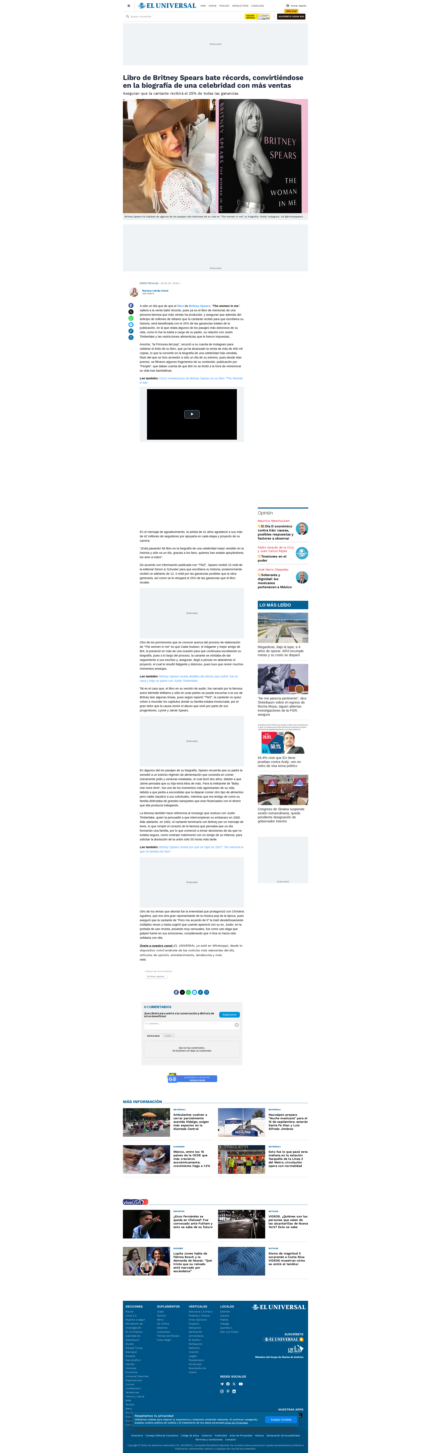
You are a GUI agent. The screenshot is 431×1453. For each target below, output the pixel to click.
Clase (160, 1311)
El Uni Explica (134, 1331)
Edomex (225, 1311)
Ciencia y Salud (135, 1396)
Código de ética (190, 1435)
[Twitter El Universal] (234, 1384)
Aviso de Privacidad (241, 1435)
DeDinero (194, 1348)
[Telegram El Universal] (222, 1384)
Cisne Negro (164, 1339)
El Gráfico (195, 1339)
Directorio (137, 1435)
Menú (129, 1408)
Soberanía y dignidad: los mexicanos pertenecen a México (275, 581)
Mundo (130, 1344)
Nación (130, 1311)
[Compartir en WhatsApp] (131, 318)
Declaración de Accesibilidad (283, 1435)
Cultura (130, 1384)
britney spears (156, 976)
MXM (203, 5)
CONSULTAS (257, 5)
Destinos (162, 1327)
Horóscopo (195, 1364)
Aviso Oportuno (198, 1319)
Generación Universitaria (196, 1333)
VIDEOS (212, 5)
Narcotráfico (133, 1360)
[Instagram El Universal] (222, 1391)
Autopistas (163, 1331)
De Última (163, 1323)
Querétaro (226, 1327)
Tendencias (132, 1392)
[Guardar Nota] (131, 337)
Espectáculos (149, 283)
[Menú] (129, 5)
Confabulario (133, 1388)
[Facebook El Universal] (228, 1384)
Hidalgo (224, 1323)
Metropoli (131, 1352)
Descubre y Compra (201, 1311)
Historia (259, 1435)
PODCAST (224, 5)
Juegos (193, 1356)
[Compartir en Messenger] (131, 324)
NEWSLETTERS (240, 5)
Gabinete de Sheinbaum (133, 1337)
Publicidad (221, 1435)
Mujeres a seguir (135, 1319)
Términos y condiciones (208, 1439)
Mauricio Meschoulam (274, 521)
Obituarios (195, 1327)
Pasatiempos (196, 1360)
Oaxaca (224, 1315)
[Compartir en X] (131, 311)
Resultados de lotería (197, 1370)
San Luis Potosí (229, 1331)
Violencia (207, 1435)
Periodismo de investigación (134, 1325)
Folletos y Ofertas (199, 1315)
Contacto (230, 1439)
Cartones (131, 1368)
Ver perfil (148, 293)
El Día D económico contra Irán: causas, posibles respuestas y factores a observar (275, 532)
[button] (291, 17)
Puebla (224, 1319)
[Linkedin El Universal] (234, 1391)
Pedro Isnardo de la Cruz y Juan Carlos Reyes (276, 549)
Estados (130, 1356)
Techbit (130, 1404)
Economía (132, 1372)
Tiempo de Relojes (168, 1335)
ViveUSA (194, 1352)
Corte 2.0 (131, 1315)
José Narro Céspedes (273, 569)
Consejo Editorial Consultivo (161, 1435)
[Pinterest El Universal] (228, 1391)
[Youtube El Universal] (240, 1384)
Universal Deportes (137, 1376)
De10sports (195, 1344)
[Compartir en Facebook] (131, 305)
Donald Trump (134, 1348)
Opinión (265, 513)
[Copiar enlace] (131, 331)
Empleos (194, 1323)
